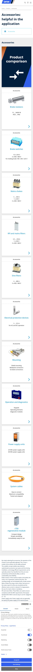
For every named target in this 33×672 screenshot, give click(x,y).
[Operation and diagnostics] (16, 404)
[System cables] (16, 488)
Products (8, 8)
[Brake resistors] (16, 109)
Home (3, 8)
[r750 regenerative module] (16, 530)
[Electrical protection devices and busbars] (16, 320)
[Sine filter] (16, 277)
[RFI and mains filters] (16, 235)
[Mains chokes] (16, 193)
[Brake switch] (16, 151)
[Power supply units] (16, 446)
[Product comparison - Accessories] (16, 67)
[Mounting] (16, 362)
